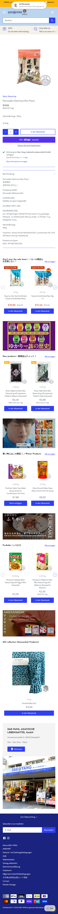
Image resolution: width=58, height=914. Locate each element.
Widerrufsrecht (8, 859)
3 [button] (31, 348)
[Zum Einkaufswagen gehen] (52, 12)
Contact (6, 881)
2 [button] (29, 348)
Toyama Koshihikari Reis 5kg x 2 (42, 297)
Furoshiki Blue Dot (29, 703)
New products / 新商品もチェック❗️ (20, 356)
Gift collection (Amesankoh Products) (21, 642)
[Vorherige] (3, 287)
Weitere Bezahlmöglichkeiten (29, 146)
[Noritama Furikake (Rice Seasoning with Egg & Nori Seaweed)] (15, 561)
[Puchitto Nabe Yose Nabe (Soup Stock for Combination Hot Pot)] (15, 470)
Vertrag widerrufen (10, 863)
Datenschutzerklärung (11, 866)
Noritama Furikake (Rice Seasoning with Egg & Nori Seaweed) (15, 582)
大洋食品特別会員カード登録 (15, 877)
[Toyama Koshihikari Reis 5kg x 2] (42, 277)
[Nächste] (55, 287)
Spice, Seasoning (9, 96)
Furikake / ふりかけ (12, 545)
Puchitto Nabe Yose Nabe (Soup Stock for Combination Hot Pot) (15, 491)
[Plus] (15, 132)
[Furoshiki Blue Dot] (29, 671)
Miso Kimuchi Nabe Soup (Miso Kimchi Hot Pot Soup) (43, 489)
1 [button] (26, 348)
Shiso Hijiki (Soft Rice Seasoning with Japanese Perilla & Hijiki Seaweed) (42, 393)
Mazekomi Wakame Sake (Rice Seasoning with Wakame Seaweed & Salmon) (42, 584)
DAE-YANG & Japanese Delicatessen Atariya (34, 907)
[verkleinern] (5, 132)
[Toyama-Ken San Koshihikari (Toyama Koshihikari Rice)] (15, 277)
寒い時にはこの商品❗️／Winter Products (22, 454)
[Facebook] (4, 838)
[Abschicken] (52, 20)
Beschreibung (8, 174)
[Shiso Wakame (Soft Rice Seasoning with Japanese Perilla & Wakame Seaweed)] (15, 372)
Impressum (7, 870)
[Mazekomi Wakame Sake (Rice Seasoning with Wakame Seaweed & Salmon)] (42, 561)
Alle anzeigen (50, 261)
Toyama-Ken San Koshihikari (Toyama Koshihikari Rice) (15, 297)
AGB (4, 856)
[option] (29, 65)
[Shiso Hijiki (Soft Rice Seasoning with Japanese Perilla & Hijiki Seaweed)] (42, 372)
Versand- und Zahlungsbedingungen (17, 852)
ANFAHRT (7, 849)
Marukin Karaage (9, 884)
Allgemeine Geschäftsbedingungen (16, 874)
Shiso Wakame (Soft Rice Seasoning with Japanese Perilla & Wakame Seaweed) (16, 393)
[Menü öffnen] (4, 12)
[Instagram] (8, 838)
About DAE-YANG (10, 845)
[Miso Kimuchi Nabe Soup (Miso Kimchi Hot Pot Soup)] (42, 470)
